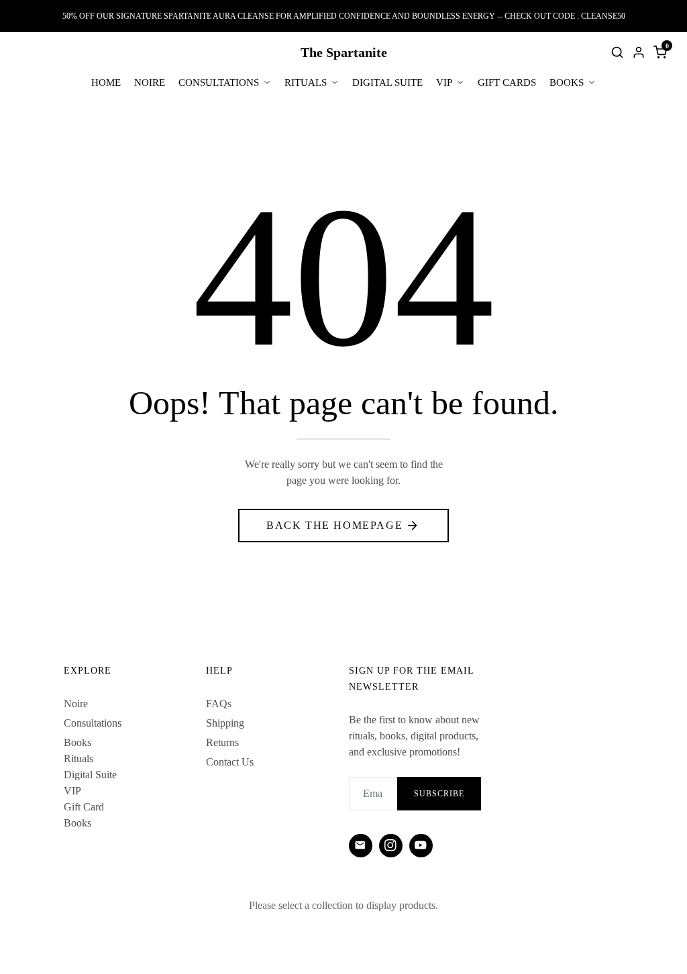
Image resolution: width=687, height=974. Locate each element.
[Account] (638, 52)
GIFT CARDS (507, 82)
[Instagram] (391, 845)
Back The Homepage (334, 525)
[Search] (617, 52)
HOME (106, 82)
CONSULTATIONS (218, 82)
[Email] (360, 845)
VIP (444, 82)
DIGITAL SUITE (387, 82)
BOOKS (566, 82)
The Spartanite (344, 52)
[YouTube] (421, 845)
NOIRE (149, 82)
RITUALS (305, 82)
